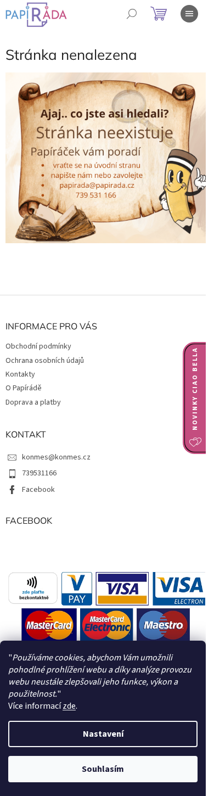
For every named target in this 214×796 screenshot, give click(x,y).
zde (69, 706)
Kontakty (20, 374)
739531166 (39, 473)
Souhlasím (103, 769)
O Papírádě (23, 388)
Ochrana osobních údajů (44, 360)
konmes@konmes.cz (56, 457)
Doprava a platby (33, 402)
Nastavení (103, 734)
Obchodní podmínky (38, 346)
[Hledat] (132, 14)
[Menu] (189, 14)
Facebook (38, 489)
